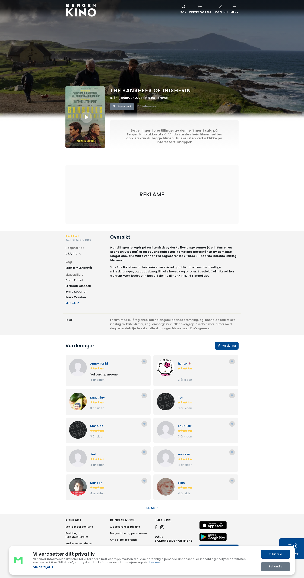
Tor (180, 398)
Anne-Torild (99, 364)
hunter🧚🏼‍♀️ (184, 364)
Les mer (155, 562)
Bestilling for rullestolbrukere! (76, 535)
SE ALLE (71, 303)
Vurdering (228, 346)
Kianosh (96, 483)
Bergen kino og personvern (128, 533)
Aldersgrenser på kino (125, 527)
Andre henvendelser (79, 543)
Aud (93, 454)
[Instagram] (162, 527)
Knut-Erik (185, 426)
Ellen (181, 483)
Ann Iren (184, 454)
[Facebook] (157, 527)
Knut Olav (97, 398)
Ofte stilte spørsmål (124, 540)
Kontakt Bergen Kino (79, 527)
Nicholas (96, 426)
